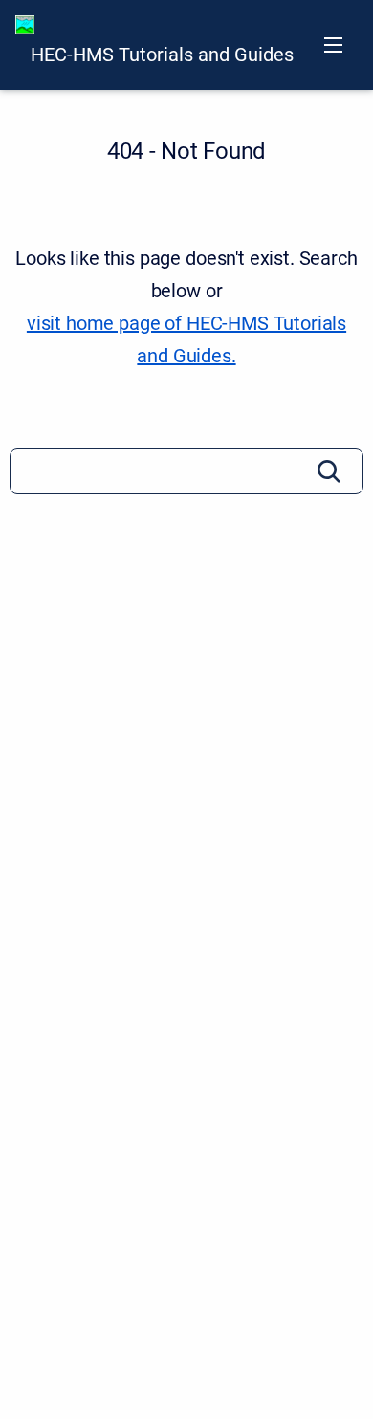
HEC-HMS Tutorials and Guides (162, 54)
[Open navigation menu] (333, 45)
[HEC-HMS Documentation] (24, 24)
